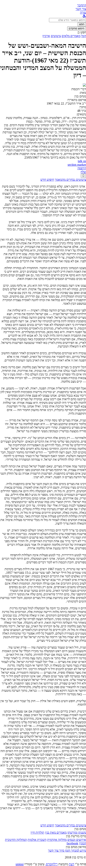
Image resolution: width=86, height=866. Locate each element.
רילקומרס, (51, 864)
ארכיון (46, 36)
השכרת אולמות (37, 839)
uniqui (20, 864)
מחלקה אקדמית (57, 839)
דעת (71, 864)
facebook (72, 843)
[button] (81, 5)
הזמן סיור (64, 850)
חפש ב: (81, 32)
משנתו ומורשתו (76, 832)
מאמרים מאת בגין (56, 832)
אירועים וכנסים (76, 839)
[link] (81, 9)
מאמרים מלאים (71, 36)
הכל (83, 36)
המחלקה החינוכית (16, 839)
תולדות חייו (37, 832)
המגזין (82, 843)
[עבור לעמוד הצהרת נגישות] (84, 16)
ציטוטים (56, 36)
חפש (81, 24)
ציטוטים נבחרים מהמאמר (70, 179)
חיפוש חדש (47, 179)
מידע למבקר (78, 850)
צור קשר (53, 850)
